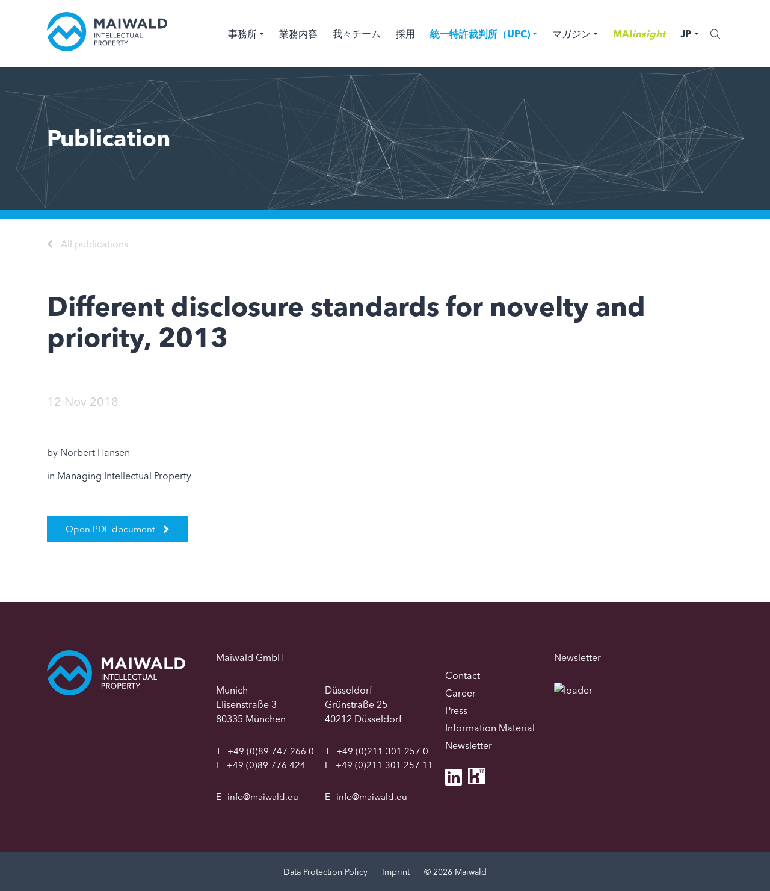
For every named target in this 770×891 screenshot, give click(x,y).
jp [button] (685, 34)
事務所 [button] (242, 34)
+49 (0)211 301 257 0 (382, 751)
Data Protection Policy (325, 871)
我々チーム (357, 34)
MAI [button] (639, 34)
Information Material (490, 728)
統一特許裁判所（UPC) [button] (480, 34)
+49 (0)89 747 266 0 (270, 751)
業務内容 (298, 34)
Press (456, 710)
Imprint (396, 871)
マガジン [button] (571, 34)
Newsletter (468, 745)
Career (460, 693)
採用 (405, 34)
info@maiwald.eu (262, 797)
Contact (462, 675)
